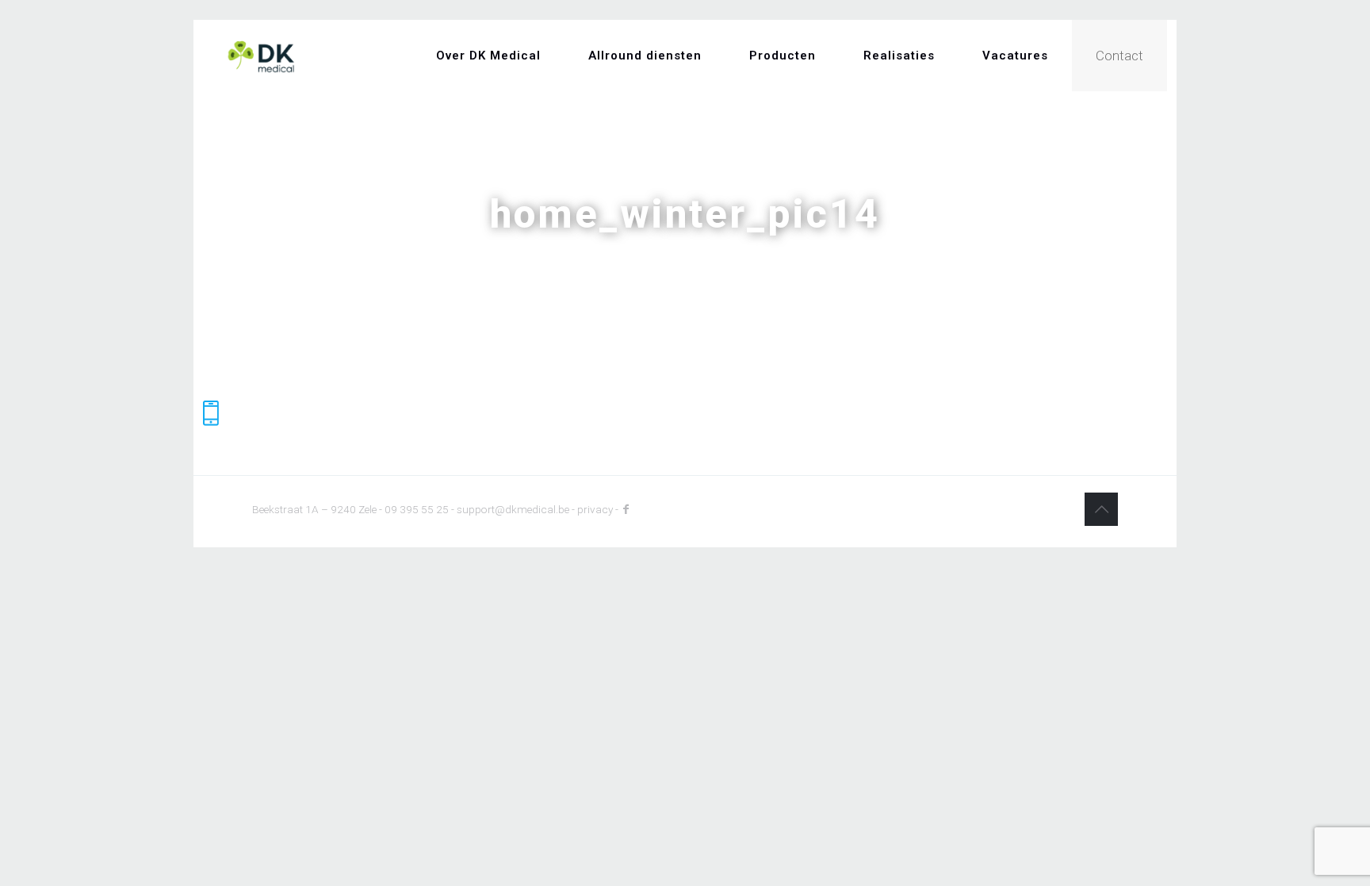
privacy (595, 509)
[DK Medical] (261, 55)
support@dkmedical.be (513, 509)
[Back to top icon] (1101, 509)
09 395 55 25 (417, 509)
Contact (1119, 55)
